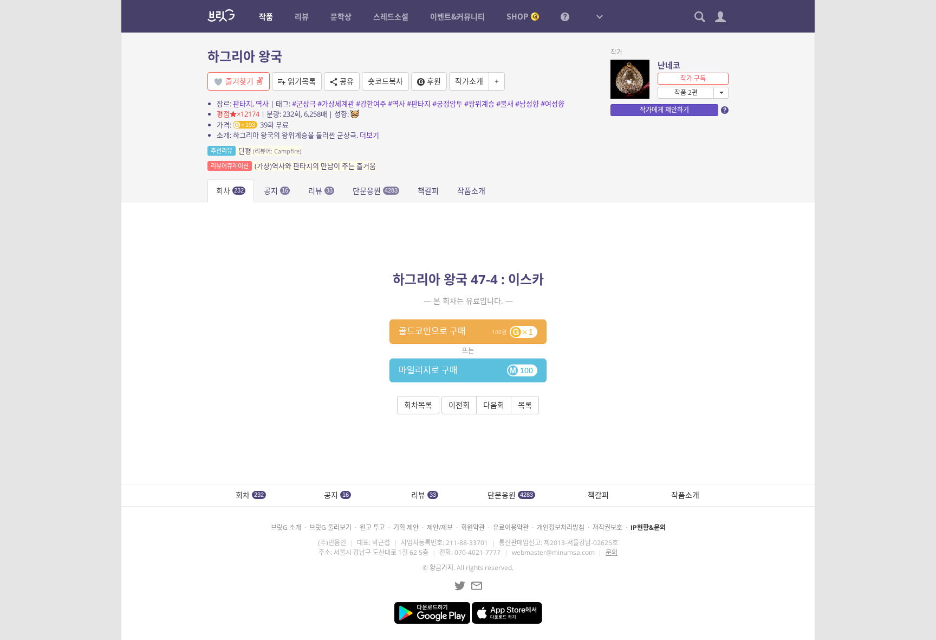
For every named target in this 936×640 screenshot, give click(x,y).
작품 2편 (686, 92)
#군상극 (304, 103)
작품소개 (471, 190)
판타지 (242, 103)
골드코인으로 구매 (466, 331)
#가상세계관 (335, 103)
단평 (256, 151)
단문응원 (375, 190)
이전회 (459, 405)
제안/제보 (440, 527)
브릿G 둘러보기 (330, 527)
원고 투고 (372, 527)
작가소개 (469, 81)
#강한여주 (371, 103)
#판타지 (419, 103)
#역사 (396, 103)
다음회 (493, 405)
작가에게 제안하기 (664, 109)
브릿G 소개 (286, 527)
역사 (262, 103)
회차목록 (418, 405)
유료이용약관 (511, 527)
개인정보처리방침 (560, 527)
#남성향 (527, 103)
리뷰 (320, 190)
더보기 (369, 135)
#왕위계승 (479, 103)
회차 (230, 190)
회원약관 (473, 527)
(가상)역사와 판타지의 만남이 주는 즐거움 (293, 166)
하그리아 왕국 (244, 56)
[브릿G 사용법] (565, 16)
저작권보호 (607, 527)
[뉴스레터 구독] (476, 585)
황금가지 (441, 567)
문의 (612, 552)
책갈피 (428, 190)
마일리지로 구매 (466, 370)
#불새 (505, 103)
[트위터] (459, 585)
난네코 (669, 65)
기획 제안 (406, 527)
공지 (276, 190)
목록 (525, 405)
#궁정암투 (447, 103)
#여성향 (552, 103)
